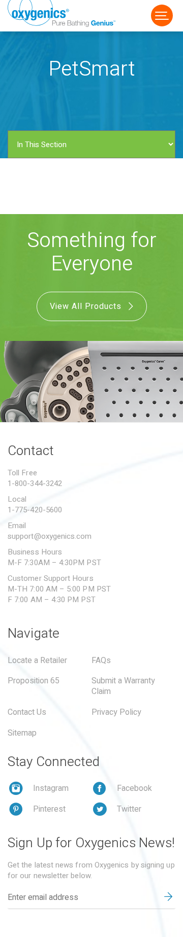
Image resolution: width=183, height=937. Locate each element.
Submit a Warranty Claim (123, 686)
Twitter (129, 809)
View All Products (87, 306)
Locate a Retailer (37, 660)
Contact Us (27, 712)
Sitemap (22, 733)
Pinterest (49, 809)
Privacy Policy (116, 712)
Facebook (134, 788)
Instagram (51, 788)
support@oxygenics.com (50, 536)
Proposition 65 (33, 681)
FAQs (101, 660)
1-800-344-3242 (35, 483)
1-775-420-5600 (35, 509)
